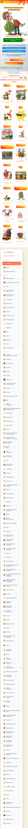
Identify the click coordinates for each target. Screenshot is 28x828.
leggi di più (20, 68)
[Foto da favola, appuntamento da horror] (20, 155)
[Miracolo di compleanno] (7, 236)
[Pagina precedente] (1, 77)
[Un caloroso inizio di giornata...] (7, 176)
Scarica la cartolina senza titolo (14, 51)
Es (26, 4)
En (22, 4)
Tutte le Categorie (14, 63)
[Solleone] (20, 117)
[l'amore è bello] (7, 216)
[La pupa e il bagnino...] (20, 135)
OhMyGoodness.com (14, 75)
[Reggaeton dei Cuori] (20, 236)
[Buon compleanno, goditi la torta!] (7, 96)
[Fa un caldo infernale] (20, 177)
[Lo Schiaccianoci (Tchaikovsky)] (20, 216)
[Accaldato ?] (7, 116)
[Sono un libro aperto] (20, 197)
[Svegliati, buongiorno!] (7, 197)
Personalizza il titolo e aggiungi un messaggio (13, 40)
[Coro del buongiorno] (7, 135)
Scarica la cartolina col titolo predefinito (14, 48)
